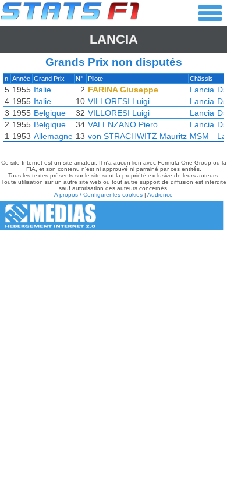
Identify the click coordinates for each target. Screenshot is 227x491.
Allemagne (53, 136)
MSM (199, 136)
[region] (113, 110)
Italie (42, 89)
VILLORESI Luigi (119, 101)
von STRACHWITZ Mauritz (137, 136)
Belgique (50, 113)
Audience (160, 194)
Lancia (114, 39)
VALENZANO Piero (123, 124)
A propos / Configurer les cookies (98, 194)
